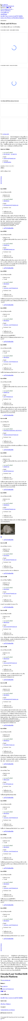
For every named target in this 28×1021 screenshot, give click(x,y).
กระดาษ (10, 16)
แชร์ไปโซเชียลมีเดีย (8, 228)
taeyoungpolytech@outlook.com (10, 205)
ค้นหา (2, 167)
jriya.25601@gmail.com (8, 744)
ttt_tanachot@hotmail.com (9, 509)
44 (1, 183)
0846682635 (6, 505)
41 (1, 179)
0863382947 (6, 283)
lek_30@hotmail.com (8, 784)
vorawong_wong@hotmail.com (10, 288)
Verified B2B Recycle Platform (8, 1009)
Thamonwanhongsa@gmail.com (10, 434)
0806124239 (6, 779)
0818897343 (6, 245)
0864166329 (6, 622)
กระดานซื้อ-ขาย (5, 12)
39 (1, 176)
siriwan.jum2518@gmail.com (10, 626)
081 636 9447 (6, 154)
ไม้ (17, 16)
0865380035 (6, 695)
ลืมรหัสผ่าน (16, 17)
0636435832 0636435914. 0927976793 (12, 430)
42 (1, 180)
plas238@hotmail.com (8, 471)
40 (1, 178)
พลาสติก (3, 16)
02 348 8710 (5, 4)
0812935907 (6, 555)
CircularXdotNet (7, 162)
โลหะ (6, 16)
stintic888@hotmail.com (9, 249)
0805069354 (6, 200)
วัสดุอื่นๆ (21, 16)
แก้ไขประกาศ (9, 17)
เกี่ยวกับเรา (8, 10)
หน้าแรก (3, 10)
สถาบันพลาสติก (6, 134)
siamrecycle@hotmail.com (8, 6)
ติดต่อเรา (21, 17)
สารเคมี (15, 16)
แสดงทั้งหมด (4, 14)
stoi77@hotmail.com (8, 396)
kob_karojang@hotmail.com (9, 559)
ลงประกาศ (3, 17)
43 (1, 182)
